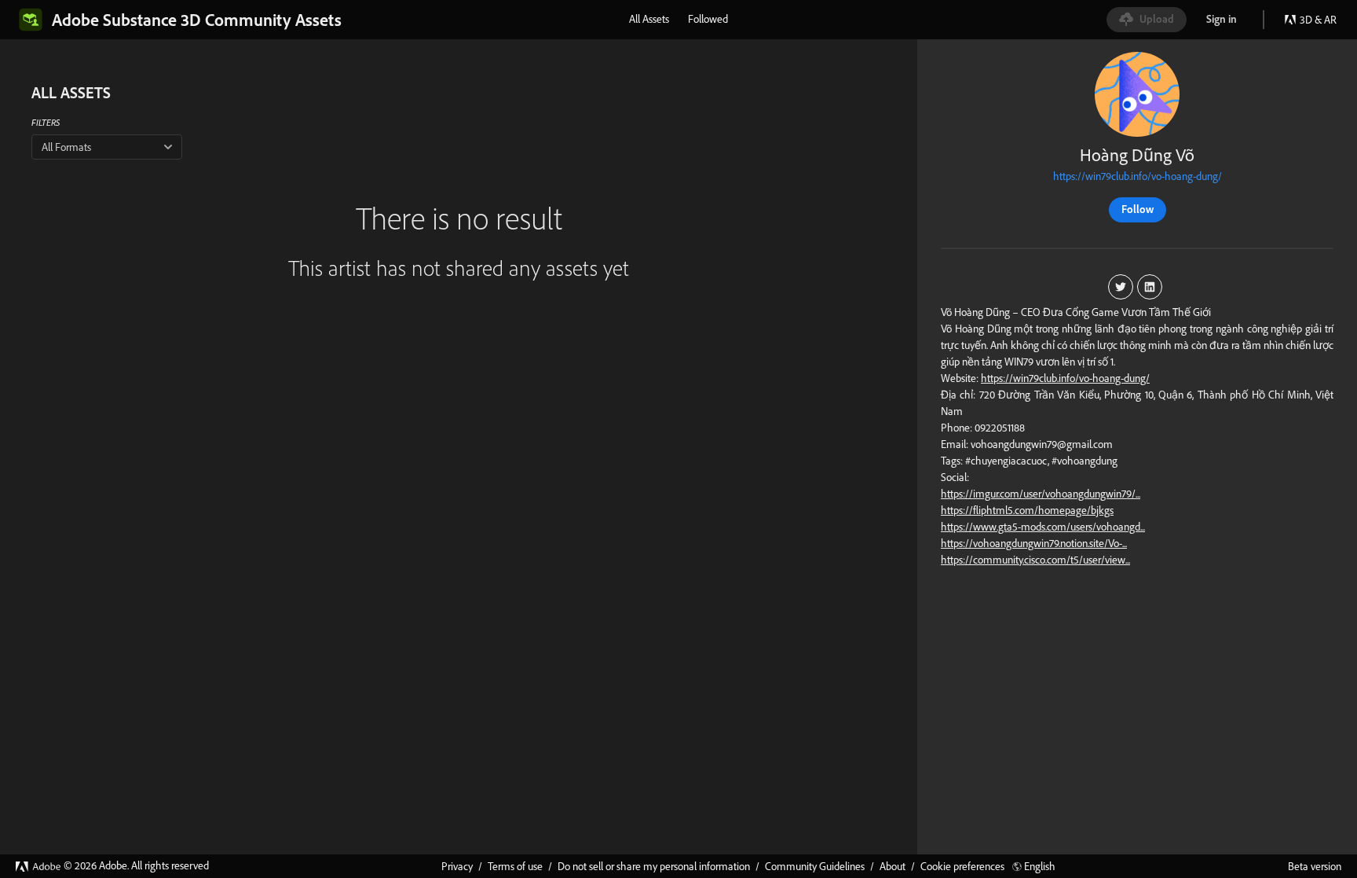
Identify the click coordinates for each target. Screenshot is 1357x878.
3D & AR (1318, 20)
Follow (1137, 209)
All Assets (649, 19)
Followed (708, 19)
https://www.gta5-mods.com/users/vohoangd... (1043, 527)
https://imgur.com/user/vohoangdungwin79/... (1040, 494)
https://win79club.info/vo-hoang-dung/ (1137, 176)
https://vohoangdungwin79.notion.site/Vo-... (1034, 543)
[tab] (649, 19)
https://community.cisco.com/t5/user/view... (1035, 560)
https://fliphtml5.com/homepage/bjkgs (1027, 510)
